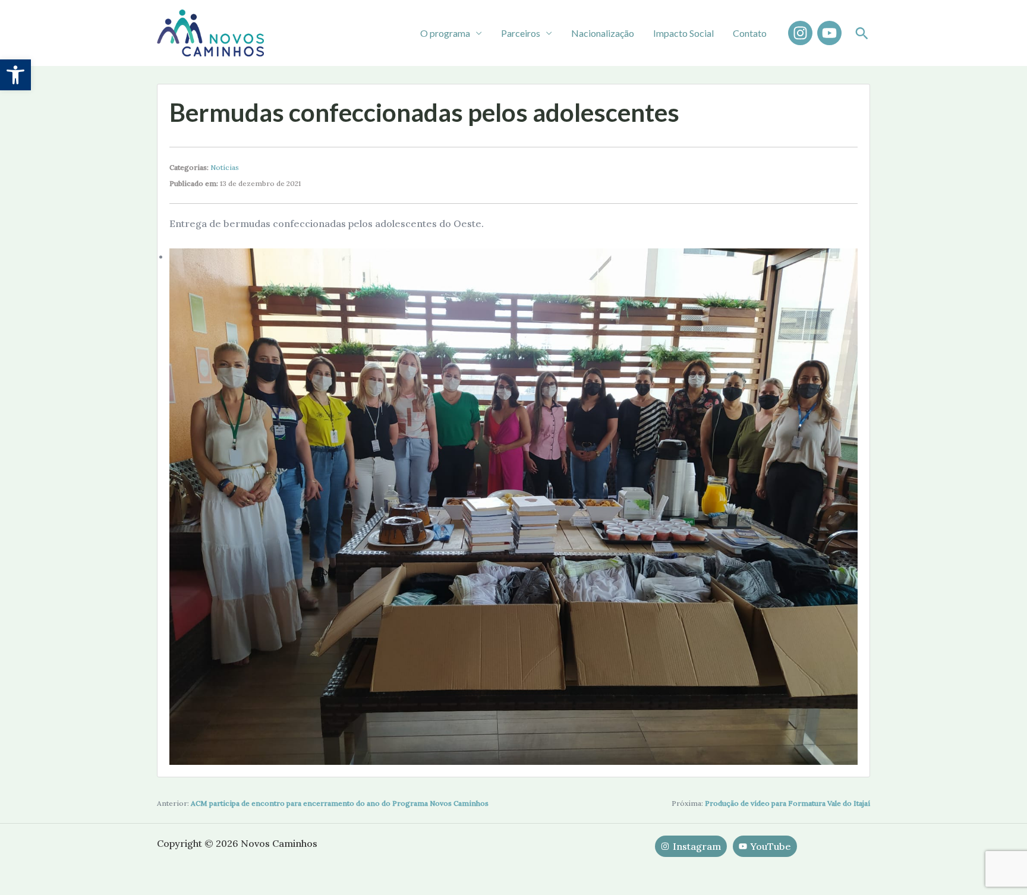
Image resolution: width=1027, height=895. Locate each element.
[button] (15, 74)
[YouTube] (829, 33)
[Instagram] (800, 33)
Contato (750, 33)
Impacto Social (683, 33)
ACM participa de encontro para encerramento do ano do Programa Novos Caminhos (340, 803)
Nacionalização (602, 33)
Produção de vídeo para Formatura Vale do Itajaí (787, 803)
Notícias (224, 167)
